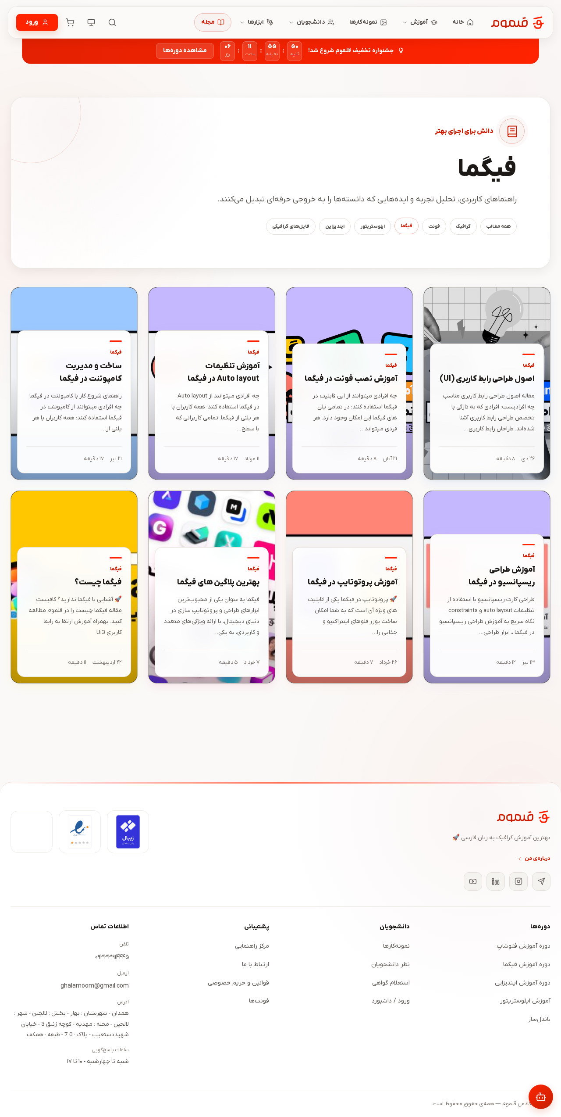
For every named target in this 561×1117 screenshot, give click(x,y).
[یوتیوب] (473, 881)
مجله (208, 22)
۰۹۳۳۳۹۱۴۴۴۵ (112, 957)
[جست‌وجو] (112, 22)
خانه (458, 22)
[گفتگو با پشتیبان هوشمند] (541, 1097)
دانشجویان (311, 22)
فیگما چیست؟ (98, 582)
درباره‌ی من (537, 858)
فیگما (406, 226)
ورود (31, 22)
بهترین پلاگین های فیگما (218, 582)
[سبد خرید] (70, 22)
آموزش (419, 22)
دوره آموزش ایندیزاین (522, 983)
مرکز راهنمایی (252, 946)
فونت (434, 226)
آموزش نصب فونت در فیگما (351, 379)
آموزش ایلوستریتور (525, 1001)
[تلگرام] (541, 881)
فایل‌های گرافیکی (290, 226)
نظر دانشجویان (390, 964)
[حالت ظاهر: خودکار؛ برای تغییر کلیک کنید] (91, 22)
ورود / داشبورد (391, 1001)
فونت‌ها (259, 1001)
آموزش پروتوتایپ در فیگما (352, 582)
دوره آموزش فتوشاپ (523, 946)
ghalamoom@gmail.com (94, 986)
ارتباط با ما (255, 964)
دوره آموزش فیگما (526, 964)
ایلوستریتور (372, 226)
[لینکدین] (495, 881)
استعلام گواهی (391, 983)
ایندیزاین (334, 226)
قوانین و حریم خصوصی (238, 983)
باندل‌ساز (539, 1019)
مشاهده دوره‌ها (185, 51)
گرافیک (463, 226)
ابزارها (256, 22)
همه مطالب (498, 226)
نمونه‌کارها (363, 22)
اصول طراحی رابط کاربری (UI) (487, 379)
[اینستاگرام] (518, 881)
